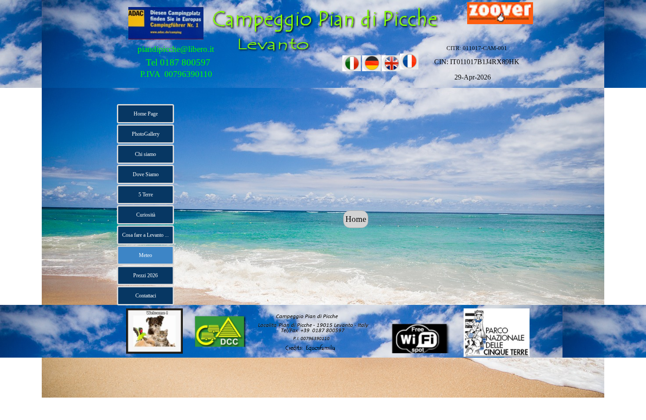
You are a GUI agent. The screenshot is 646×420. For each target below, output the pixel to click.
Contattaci (145, 296)
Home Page (146, 114)
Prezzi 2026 (145, 275)
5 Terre (145, 195)
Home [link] (355, 219)
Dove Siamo (146, 174)
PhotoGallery (146, 134)
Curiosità (145, 215)
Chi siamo (145, 154)
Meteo (145, 255)
